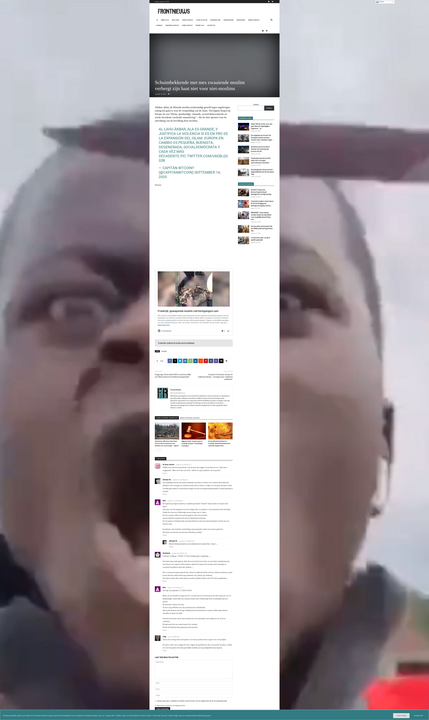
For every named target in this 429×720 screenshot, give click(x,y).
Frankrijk (164, 351)
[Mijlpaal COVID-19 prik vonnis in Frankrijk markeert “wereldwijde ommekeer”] (194, 431)
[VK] (185, 361)
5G (157, 20)
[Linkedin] (195, 361)
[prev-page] (156, 450)
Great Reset (241, 20)
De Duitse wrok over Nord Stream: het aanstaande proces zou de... (260, 149)
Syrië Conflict (187, 25)
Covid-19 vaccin (201, 20)
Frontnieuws (175, 390)
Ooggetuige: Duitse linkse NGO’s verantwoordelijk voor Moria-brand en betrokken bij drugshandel (173, 376)
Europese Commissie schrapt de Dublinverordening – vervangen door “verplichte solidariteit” (215, 377)
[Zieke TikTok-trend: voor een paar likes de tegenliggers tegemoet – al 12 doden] (243, 127)
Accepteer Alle (418, 715)
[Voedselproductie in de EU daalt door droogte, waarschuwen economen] (243, 161)
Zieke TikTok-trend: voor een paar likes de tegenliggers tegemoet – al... (261, 126)
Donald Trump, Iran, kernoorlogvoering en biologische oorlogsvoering (261, 192)
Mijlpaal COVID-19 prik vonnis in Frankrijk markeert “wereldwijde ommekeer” (192, 443)
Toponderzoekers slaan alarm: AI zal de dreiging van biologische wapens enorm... (262, 203)
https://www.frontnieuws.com (177, 393)
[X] (175, 361)
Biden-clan (165, 20)
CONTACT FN (211, 25)
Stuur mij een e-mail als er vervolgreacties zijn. (171, 705)
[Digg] (221, 361)
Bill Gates (175, 20)
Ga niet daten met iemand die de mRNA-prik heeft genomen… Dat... (262, 228)
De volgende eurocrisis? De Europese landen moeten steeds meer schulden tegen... (262, 138)
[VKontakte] (272, 1)
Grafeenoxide (228, 20)
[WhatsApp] (190, 361)
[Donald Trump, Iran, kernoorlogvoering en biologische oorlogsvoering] (243, 192)
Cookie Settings (401, 715)
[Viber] (216, 361)
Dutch (381, 2)
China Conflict (187, 20)
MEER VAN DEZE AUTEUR (189, 418)
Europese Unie (215, 20)
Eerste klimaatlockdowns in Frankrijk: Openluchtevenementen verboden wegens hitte (219, 443)
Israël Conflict (253, 20)
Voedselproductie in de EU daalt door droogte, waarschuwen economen (260, 160)
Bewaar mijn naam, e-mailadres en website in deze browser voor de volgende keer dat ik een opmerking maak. (192, 701)
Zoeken (256, 104)
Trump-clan (200, 25)
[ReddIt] (200, 361)
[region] (214, 715)
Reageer (165, 473)
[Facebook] (170, 361)
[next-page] (159, 450)
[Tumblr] (211, 361)
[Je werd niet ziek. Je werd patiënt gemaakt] (243, 240)
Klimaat (159, 25)
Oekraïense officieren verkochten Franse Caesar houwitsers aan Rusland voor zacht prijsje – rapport (167, 443)
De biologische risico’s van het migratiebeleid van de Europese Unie (262, 172)
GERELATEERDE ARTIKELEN (167, 418)
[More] (226, 361)
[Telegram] (268, 1)
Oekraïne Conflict (172, 25)
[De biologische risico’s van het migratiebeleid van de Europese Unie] (243, 172)
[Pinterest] (206, 361)
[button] (271, 20)
